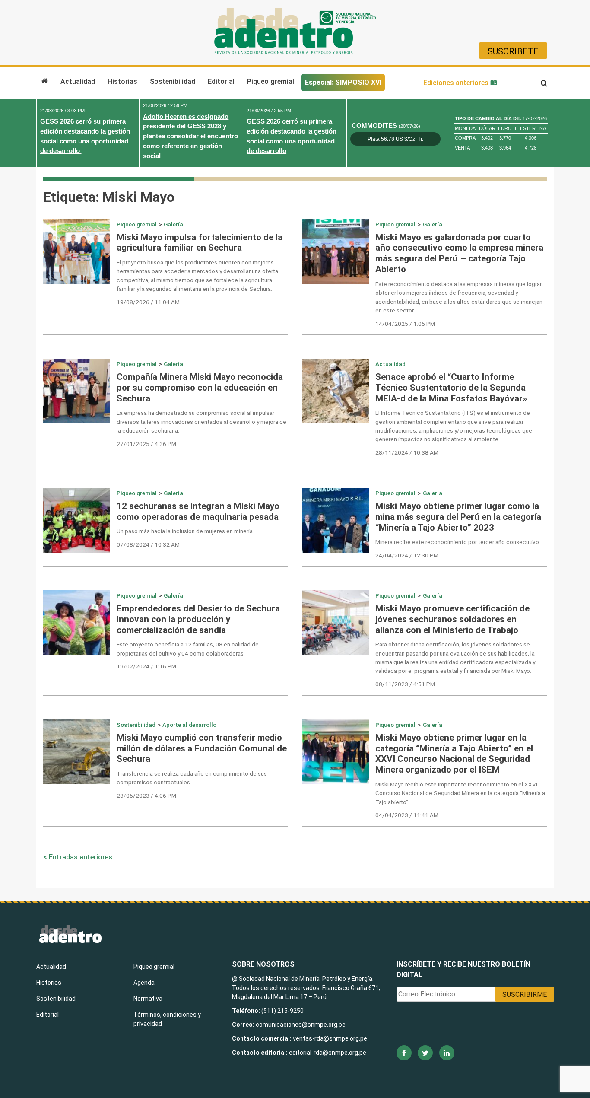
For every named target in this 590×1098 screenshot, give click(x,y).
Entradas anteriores (80, 857)
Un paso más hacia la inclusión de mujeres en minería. (185, 531)
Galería (173, 224)
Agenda (144, 982)
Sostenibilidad (172, 81)
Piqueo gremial (270, 81)
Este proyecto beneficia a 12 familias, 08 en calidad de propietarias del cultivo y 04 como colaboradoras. (188, 648)
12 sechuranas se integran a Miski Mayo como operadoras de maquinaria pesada (198, 511)
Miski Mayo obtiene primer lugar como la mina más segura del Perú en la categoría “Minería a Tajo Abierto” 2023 (458, 517)
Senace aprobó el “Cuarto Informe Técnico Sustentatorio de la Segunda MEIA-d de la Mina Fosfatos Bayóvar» (451, 388)
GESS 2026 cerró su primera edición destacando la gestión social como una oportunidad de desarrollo (85, 136)
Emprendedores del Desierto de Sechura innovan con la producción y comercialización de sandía (198, 619)
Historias (122, 81)
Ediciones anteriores (456, 83)
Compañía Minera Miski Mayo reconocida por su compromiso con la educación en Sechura (200, 388)
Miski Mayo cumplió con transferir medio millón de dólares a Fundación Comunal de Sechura (202, 748)
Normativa (147, 998)
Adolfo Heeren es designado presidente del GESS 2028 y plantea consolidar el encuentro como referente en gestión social (190, 136)
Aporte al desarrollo (189, 724)
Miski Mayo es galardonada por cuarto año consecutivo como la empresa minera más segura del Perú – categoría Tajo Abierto (459, 253)
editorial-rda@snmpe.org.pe (327, 1052)
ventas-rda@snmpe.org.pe (330, 1038)
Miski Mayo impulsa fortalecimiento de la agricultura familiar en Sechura (199, 242)
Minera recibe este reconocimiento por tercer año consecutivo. (457, 541)
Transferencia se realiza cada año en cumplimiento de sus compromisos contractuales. (192, 778)
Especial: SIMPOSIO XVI (343, 82)
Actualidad (77, 81)
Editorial (221, 81)
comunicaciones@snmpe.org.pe (301, 1024)
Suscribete (513, 51)
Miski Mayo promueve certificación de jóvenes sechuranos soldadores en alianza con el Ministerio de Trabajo (452, 619)
